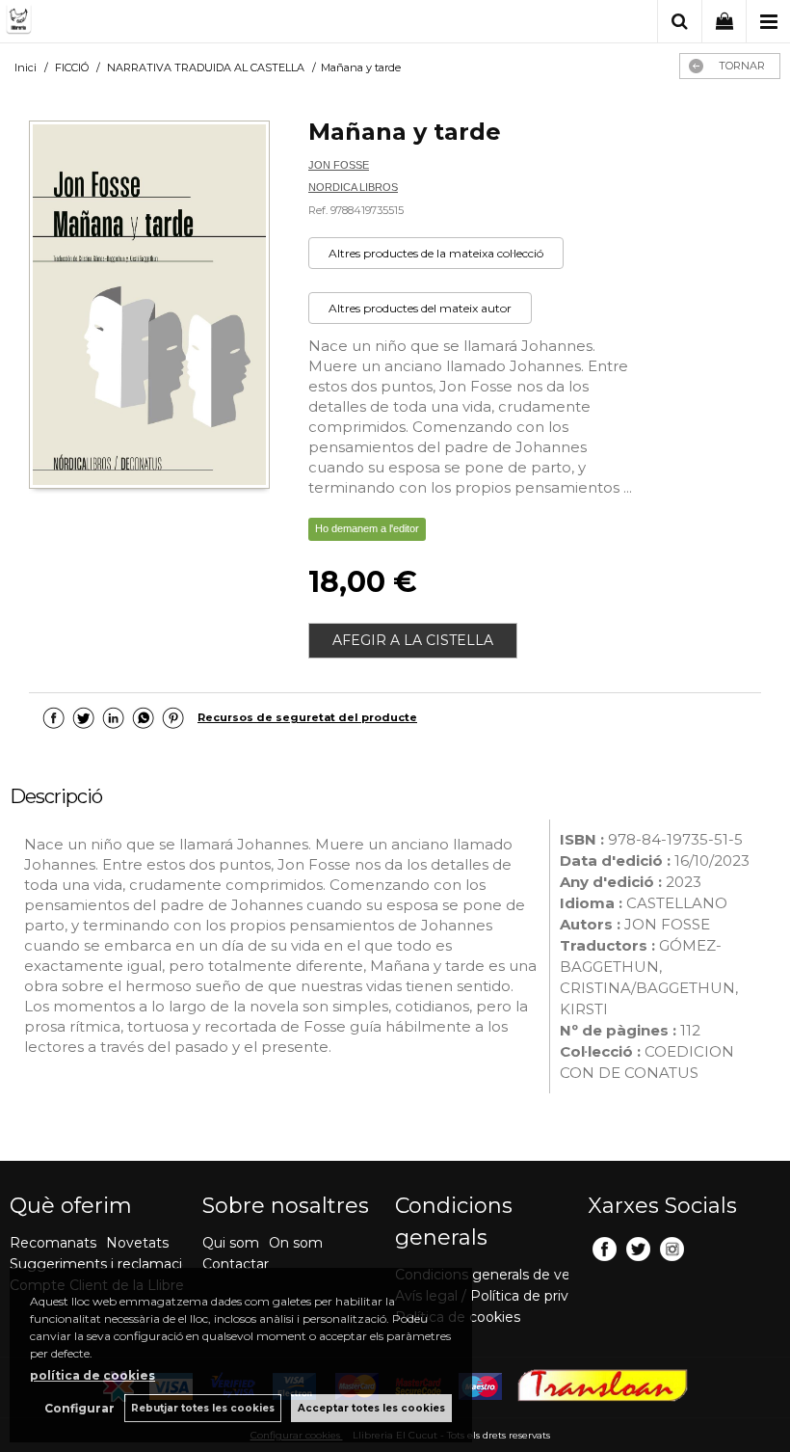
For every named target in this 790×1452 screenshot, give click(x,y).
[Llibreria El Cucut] (101, 22)
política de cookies (92, 1375)
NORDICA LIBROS (353, 187)
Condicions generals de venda (495, 1274)
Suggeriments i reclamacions (108, 1264)
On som (296, 1242)
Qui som (230, 1242)
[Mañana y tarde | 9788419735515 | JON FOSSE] (149, 307)
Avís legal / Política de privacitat (500, 1295)
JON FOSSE (338, 165)
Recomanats (53, 1242)
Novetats (137, 1242)
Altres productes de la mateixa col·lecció (436, 253)
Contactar (235, 1264)
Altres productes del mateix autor (420, 308)
